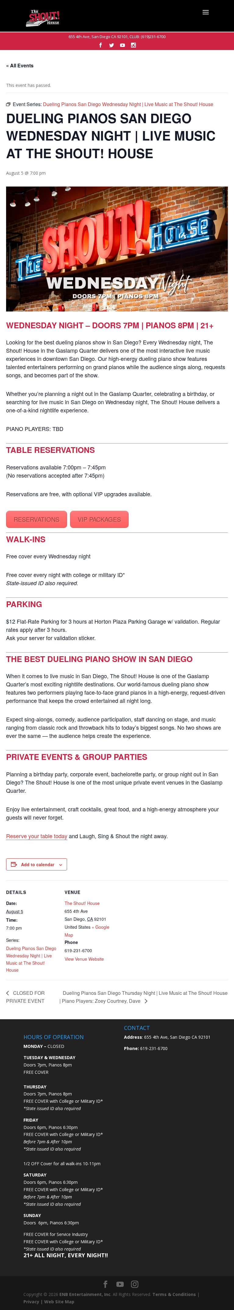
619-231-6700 (153, 1048)
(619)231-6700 (153, 36)
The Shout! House (82, 903)
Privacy (31, 1302)
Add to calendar (37, 864)
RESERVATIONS (36, 519)
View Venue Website (84, 959)
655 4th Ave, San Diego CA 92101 (98, 36)
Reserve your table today (36, 836)
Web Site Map (59, 1302)
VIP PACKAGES (99, 519)
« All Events (20, 65)
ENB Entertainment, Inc (85, 1294)
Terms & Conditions (174, 1294)
